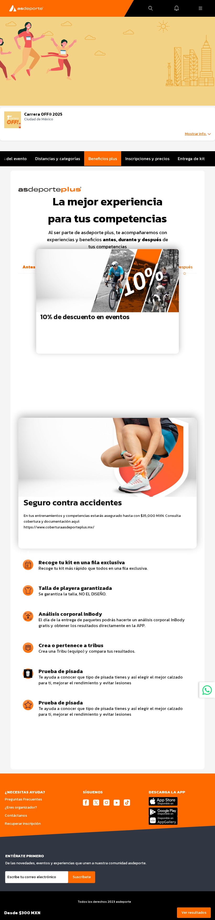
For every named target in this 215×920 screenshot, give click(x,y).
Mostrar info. (196, 134)
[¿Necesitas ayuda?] (207, 690)
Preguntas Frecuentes (23, 799)
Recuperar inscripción (23, 823)
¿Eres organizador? (21, 807)
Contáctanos (16, 815)
